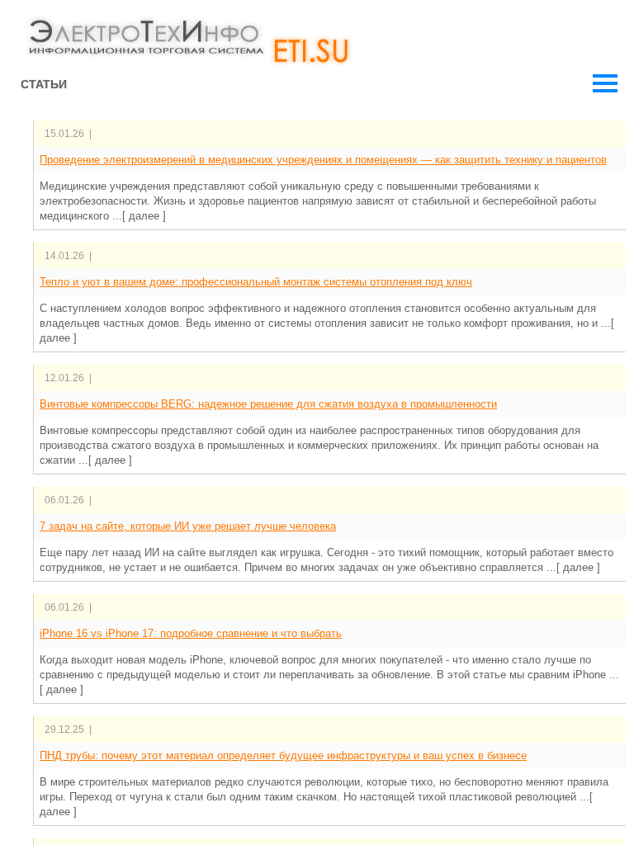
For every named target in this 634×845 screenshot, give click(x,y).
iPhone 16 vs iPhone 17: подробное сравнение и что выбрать (191, 633)
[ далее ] (144, 216)
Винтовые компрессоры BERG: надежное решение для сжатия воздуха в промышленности (268, 404)
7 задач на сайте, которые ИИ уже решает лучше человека (188, 526)
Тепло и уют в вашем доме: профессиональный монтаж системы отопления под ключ (256, 282)
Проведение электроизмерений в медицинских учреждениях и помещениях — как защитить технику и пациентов (323, 159)
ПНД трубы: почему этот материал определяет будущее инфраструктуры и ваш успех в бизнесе (283, 755)
